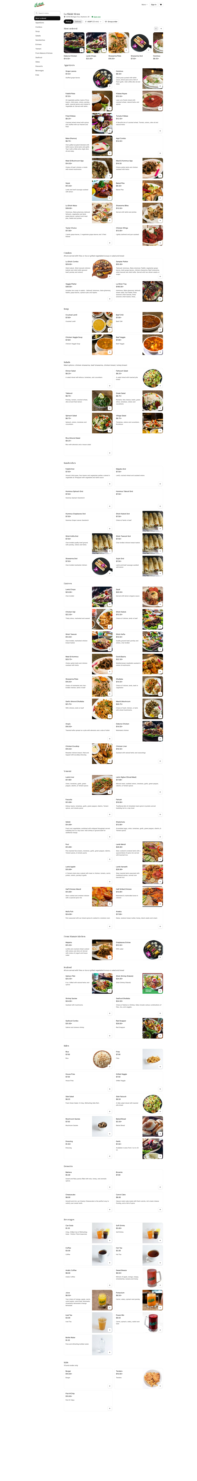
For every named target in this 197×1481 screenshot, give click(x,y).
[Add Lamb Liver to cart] (110, 792)
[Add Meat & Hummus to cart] (110, 671)
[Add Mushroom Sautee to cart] (110, 1134)
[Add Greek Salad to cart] (160, 408)
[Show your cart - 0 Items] (161, 4)
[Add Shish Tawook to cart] (110, 649)
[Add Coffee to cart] (110, 1263)
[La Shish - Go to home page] (39, 4)
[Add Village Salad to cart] (160, 430)
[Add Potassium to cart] (160, 1308)
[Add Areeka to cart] (160, 926)
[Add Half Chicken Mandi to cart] (110, 904)
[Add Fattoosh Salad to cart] (160, 386)
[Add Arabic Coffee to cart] (110, 1285)
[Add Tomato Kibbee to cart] (160, 131)
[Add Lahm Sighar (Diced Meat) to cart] (160, 792)
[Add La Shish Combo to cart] (110, 276)
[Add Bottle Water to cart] (110, 1352)
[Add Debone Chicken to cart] (81, 50)
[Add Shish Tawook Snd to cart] (160, 551)
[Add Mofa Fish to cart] (110, 926)
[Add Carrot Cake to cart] (160, 1209)
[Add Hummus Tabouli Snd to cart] (160, 506)
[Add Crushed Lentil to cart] (110, 330)
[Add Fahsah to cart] (160, 814)
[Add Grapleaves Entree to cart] (160, 957)
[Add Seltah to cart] (110, 837)
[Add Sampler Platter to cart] (160, 276)
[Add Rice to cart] (110, 1067)
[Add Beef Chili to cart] (160, 330)
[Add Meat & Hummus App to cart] (160, 176)
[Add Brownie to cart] (160, 1187)
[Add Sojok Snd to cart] (160, 573)
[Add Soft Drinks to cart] (160, 1240)
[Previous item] (156, 29)
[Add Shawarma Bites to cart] (160, 220)
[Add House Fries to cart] (110, 1089)
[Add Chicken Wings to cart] (160, 243)
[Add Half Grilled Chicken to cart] (160, 904)
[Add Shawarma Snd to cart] (148, 50)
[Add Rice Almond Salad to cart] (110, 453)
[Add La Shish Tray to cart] (160, 299)
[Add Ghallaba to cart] (160, 694)
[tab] (68, 21)
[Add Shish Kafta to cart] (160, 649)
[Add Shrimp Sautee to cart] (110, 1013)
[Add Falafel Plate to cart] (110, 108)
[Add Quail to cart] (160, 604)
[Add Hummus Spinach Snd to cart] (110, 506)
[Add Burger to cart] (110, 1386)
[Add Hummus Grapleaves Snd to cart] (110, 529)
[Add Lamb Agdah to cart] (110, 882)
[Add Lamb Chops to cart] (104, 50)
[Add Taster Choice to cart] (110, 243)
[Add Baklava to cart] (110, 1187)
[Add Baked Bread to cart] (160, 1134)
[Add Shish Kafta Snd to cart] (110, 551)
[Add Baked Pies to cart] (160, 198)
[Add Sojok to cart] (110, 198)
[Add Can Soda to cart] (110, 1240)
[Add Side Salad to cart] (110, 1111)
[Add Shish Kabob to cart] (160, 627)
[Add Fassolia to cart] (110, 814)
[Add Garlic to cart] (160, 1156)
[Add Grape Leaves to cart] (110, 86)
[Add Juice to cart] (110, 1308)
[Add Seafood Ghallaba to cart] (160, 1013)
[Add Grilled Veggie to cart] (160, 1089)
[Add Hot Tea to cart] (160, 1263)
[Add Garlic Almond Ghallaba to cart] (110, 716)
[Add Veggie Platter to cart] (110, 299)
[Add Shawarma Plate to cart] (126, 50)
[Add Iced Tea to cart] (110, 1330)
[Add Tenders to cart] (160, 1386)
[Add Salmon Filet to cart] (110, 991)
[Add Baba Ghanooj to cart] (110, 153)
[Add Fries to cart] (160, 1067)
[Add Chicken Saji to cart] (110, 627)
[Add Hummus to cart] (160, 86)
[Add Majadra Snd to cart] (160, 484)
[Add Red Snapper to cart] (160, 1036)
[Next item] (161, 29)
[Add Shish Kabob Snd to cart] (160, 529)
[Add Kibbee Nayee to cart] (160, 108)
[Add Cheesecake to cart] (110, 1209)
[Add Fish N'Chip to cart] (110, 1408)
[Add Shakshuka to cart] (160, 837)
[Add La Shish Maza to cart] (110, 220)
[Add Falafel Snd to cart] (110, 484)
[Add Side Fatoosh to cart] (160, 1111)
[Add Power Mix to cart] (160, 1330)
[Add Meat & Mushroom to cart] (160, 716)
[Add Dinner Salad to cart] (110, 386)
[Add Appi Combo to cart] (160, 153)
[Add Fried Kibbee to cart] (110, 131)
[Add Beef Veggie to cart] (160, 352)
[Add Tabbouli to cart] (110, 408)
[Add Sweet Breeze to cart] (160, 1285)
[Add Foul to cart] (110, 859)
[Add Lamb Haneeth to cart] (160, 882)
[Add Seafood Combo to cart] (110, 1036)
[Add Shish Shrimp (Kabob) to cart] (160, 991)
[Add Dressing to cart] (110, 1156)
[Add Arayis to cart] (110, 739)
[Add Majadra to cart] (110, 957)
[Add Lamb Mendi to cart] (160, 859)
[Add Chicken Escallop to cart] (110, 761)
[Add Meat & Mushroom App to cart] (110, 176)
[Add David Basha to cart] (160, 671)
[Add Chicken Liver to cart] (160, 761)
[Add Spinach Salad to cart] (110, 430)
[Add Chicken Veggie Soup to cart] (110, 352)
